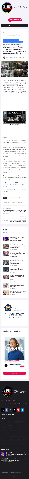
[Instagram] (10, 410)
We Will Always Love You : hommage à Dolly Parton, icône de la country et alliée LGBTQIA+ (17, 239)
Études (3, 446)
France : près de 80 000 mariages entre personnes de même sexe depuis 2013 (17, 285)
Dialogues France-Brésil (19, 428)
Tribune (11, 443)
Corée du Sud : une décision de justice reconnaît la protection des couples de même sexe (18, 262)
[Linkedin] (22, 410)
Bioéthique (22, 425)
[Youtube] (18, 410)
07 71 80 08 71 (13, 400)
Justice (21, 434)
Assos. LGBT (13, 425)
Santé (3, 440)
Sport (14, 440)
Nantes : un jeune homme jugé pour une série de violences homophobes (17, 459)
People (6, 437)
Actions (3, 422)
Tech (8, 443)
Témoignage (16, 42)
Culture (13, 428)
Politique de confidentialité (15, 472)
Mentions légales (4, 472)
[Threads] (14, 410)
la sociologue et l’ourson (10, 84)
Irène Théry (6, 200)
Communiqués (6, 428)
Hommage (3, 433)
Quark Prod (20, 202)
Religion (24, 437)
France (9, 32)
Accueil (4, 32)
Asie (6, 425)
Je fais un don (14, 373)
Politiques (11, 40)
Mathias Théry (6, 202)
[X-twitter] (3, 410)
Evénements (7, 430)
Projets (19, 436)
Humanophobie (12, 433)
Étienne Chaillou (18, 197)
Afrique (3, 425)
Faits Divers (15, 431)
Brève (26, 425)
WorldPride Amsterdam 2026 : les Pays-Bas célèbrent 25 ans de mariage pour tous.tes (18, 246)
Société (17, 40)
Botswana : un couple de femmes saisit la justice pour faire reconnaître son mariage (17, 269)
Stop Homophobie (8, 42)
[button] (26, 25)
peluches (13, 202)
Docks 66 (10, 197)
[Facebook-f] (6, 410)
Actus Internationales (16, 422)
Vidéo (21, 42)
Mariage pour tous (14, 200)
